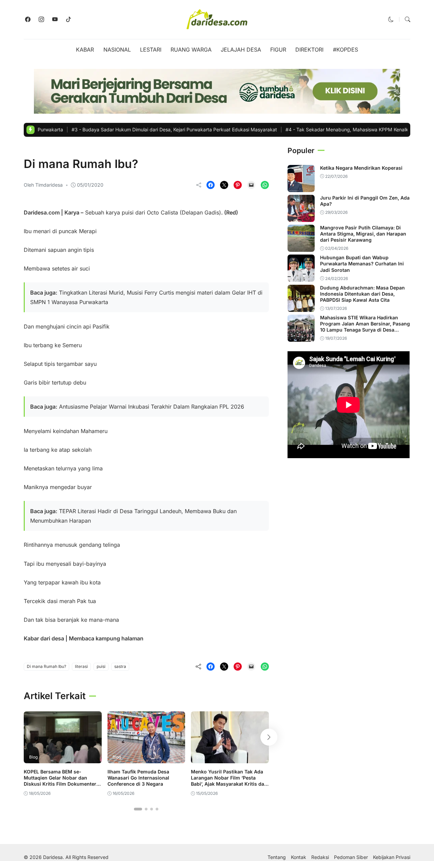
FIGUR (278, 49)
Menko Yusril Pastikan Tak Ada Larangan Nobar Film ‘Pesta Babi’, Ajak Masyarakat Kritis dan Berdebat (229, 781)
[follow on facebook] (28, 19)
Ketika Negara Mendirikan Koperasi (361, 168)
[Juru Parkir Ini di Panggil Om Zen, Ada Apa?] (301, 217)
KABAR (85, 49)
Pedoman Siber (351, 857)
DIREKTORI (309, 49)
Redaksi (320, 857)
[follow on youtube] (55, 19)
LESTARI (150, 49)
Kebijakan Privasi (391, 857)
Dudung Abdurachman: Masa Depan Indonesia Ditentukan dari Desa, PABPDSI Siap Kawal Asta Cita (362, 294)
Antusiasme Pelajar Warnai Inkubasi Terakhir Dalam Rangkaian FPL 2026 (151, 406)
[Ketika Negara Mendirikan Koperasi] (301, 187)
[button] (391, 19)
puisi (101, 666)
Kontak (298, 857)
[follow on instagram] (41, 19)
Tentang (277, 857)
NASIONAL (117, 49)
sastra (120, 666)
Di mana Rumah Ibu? (46, 666)
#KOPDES (345, 49)
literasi (81, 666)
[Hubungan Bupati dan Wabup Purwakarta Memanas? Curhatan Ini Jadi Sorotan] (301, 277)
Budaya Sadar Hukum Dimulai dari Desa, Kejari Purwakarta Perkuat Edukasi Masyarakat (151, 129)
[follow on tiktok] (68, 19)
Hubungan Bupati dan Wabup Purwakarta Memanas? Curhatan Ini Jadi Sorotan (362, 264)
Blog (31, 150)
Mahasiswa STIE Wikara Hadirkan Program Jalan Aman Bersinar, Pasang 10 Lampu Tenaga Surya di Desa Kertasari (365, 327)
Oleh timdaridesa (43, 185)
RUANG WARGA (191, 49)
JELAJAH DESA (241, 49)
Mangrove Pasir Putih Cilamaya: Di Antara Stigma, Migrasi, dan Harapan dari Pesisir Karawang (363, 234)
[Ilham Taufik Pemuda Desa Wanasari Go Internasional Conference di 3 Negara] (146, 758)
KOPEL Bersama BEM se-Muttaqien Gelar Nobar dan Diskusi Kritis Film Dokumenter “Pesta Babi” (60, 781)
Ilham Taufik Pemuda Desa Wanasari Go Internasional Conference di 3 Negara (138, 778)
